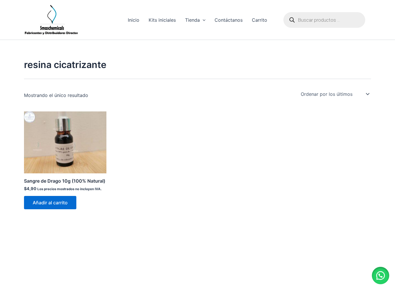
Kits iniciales (162, 20)
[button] (380, 275)
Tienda (192, 20)
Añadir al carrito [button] (50, 202)
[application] (203, 20)
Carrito (259, 20)
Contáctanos (229, 20)
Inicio (133, 20)
